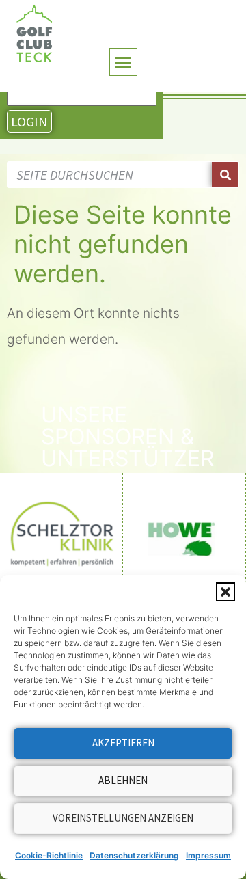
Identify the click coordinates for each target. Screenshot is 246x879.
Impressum (208, 855)
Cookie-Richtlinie (49, 855)
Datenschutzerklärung (134, 855)
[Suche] (225, 174)
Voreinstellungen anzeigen (123, 817)
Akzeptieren (123, 742)
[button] (225, 592)
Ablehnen (123, 780)
